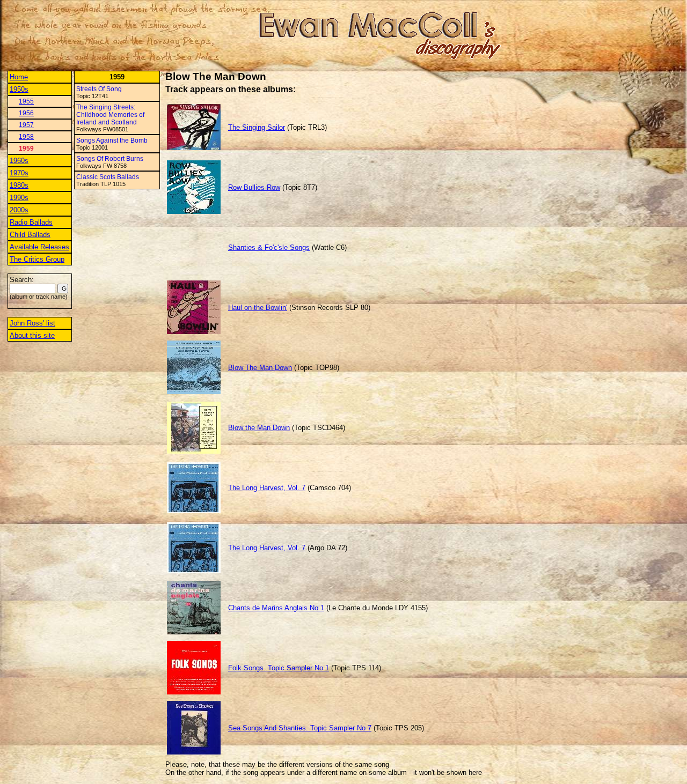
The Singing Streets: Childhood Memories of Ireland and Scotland (110, 114)
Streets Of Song (99, 89)
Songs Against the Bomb (112, 140)
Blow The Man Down (260, 368)
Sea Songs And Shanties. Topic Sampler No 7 (299, 728)
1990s (19, 198)
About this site (32, 335)
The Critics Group (37, 259)
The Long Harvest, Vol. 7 (266, 488)
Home (19, 77)
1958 (26, 136)
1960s (19, 161)
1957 (26, 125)
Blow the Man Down (259, 428)
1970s (19, 173)
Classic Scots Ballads (107, 177)
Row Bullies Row (254, 187)
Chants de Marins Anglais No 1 (276, 608)
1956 (26, 113)
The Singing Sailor (256, 127)
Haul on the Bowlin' (257, 308)
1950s (19, 89)
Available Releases (39, 247)
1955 (26, 101)
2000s (19, 210)
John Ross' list (32, 323)
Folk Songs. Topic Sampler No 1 (278, 668)
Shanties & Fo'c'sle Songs (269, 247)
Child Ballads (30, 235)
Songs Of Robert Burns (109, 158)
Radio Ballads (31, 222)
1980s (19, 185)
